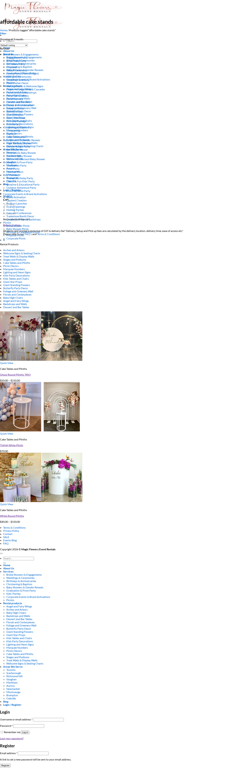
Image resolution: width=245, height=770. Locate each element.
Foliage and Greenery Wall (18, 291)
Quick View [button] (6, 362)
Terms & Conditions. (48, 234)
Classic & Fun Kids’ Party (20, 181)
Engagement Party (17, 57)
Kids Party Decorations (16, 275)
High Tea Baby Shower (19, 143)
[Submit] (4, 562)
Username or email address (16, 719)
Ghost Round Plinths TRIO (15, 374)
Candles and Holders (18, 102)
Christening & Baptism (19, 66)
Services (8, 571)
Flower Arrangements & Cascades (25, 89)
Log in (25, 732)
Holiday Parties (15, 209)
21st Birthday (14, 114)
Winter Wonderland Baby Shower (25, 159)
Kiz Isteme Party (15, 63)
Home (3, 30)
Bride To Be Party (16, 60)
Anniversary (13, 124)
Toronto (11, 669)
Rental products (12, 603)
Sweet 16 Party (15, 108)
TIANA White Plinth (11, 445)
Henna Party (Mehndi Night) (22, 73)
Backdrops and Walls (15, 304)
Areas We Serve (13, 666)
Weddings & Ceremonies (17, 76)
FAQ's (28, 234)
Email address (8, 753)
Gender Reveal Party (18, 146)
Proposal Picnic (15, 235)
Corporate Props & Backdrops (23, 219)
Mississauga (13, 692)
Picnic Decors (11, 265)
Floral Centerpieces (17, 95)
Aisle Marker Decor (17, 82)
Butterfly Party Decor (15, 288)
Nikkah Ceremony (16, 70)
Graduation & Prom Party (17, 162)
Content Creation (16, 200)
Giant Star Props (12, 281)
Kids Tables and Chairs (16, 278)
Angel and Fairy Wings (16, 300)
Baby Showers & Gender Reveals (21, 140)
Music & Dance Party (18, 190)
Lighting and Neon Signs (17, 272)
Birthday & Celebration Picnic (23, 232)
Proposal (11, 67)
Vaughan (11, 679)
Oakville (11, 698)
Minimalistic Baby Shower (21, 152)
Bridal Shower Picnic (18, 225)
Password (6, 725)
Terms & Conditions (14, 527)
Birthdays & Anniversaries (18, 105)
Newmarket (13, 688)
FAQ (5, 543)
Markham (12, 682)
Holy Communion (16, 136)
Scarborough (13, 673)
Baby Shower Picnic (17, 228)
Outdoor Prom (14, 171)
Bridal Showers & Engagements (21, 54)
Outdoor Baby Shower (19, 155)
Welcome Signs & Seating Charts (21, 253)
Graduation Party (16, 165)
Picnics (7, 222)
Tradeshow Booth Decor (20, 216)
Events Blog (10, 540)
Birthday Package (16, 121)
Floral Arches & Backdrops (21, 92)
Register (5, 765)
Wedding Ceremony (17, 79)
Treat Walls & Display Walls (18, 256)
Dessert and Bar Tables (16, 307)
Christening (13, 130)
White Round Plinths (12, 515)
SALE (6, 537)
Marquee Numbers (14, 269)
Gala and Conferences (19, 213)
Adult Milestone (15, 117)
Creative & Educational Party (23, 184)
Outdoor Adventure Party (21, 187)
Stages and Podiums (14, 259)
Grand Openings (15, 206)
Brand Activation (16, 197)
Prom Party (13, 168)
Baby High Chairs (13, 297)
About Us (8, 50)
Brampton (12, 695)
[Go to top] (1, 553)
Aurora (10, 685)
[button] (3, 33)
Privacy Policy (11, 530)
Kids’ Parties (10, 174)
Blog (5, 184)
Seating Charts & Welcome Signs (24, 86)
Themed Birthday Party (19, 178)
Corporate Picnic (16, 238)
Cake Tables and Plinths (16, 262)
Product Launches (16, 203)
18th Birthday (14, 111)
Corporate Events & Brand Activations (25, 194)
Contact (7, 533)
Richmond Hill (14, 676)
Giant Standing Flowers (16, 284)
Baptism (11, 133)
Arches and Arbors (13, 250)
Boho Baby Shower (17, 149)
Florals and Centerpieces (17, 294)
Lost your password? (12, 738)
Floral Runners (14, 98)
